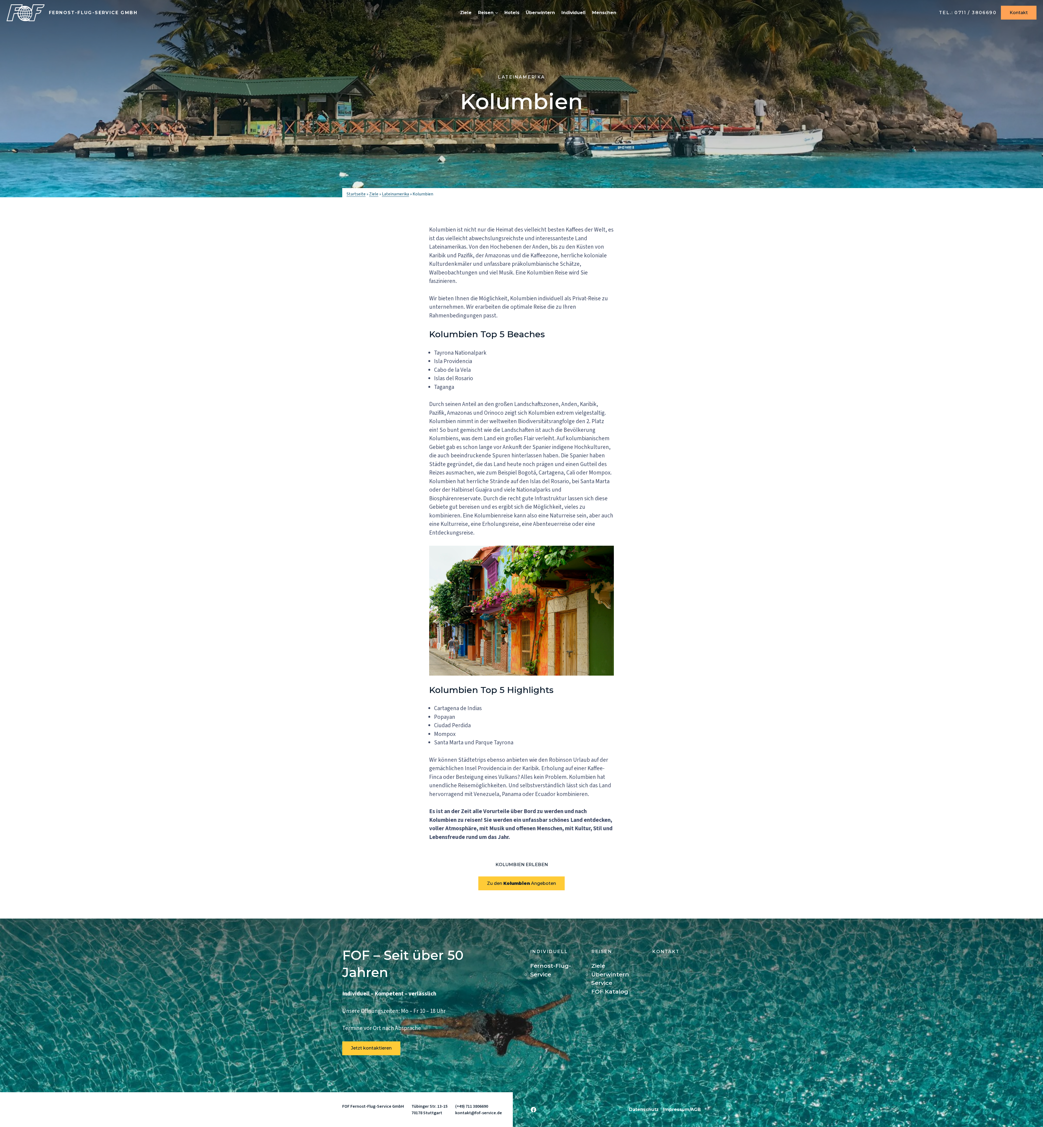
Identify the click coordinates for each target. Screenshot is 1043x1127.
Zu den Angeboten (521, 883)
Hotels (511, 12)
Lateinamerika (521, 77)
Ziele (466, 12)
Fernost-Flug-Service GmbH (93, 12)
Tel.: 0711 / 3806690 (968, 12)
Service (601, 982)
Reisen (486, 12)
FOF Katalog (609, 991)
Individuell (573, 12)
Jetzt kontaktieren (371, 1048)
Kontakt (1019, 12)
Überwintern (540, 12)
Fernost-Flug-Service (550, 970)
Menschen (604, 12)
